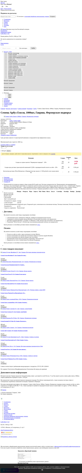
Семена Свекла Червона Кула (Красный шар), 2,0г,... (13, 293)
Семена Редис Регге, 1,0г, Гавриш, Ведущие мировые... (13, 349)
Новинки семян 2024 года (15, 74)
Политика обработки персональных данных (16, 416)
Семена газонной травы (14, 69)
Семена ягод (11, 59)
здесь (38, 224)
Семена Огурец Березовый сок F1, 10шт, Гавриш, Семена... (14, 340)
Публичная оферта (9, 419)
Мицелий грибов (13, 62)
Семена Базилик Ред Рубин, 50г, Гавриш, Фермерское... (14, 321)
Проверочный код (23, 463)
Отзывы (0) (7, 181)
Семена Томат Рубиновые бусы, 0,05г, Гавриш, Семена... (14, 358)
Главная (3, 108)
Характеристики (8, 178)
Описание (6, 177)
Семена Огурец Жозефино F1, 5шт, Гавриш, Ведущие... (13, 255)
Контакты (6, 20)
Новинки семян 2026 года (15, 72)
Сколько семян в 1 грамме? (8, 144)
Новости (6, 404)
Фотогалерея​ (7, 409)
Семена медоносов (13, 67)
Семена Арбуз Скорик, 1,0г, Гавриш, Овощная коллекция (14, 330)
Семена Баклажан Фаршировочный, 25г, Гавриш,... (13, 264)
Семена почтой (8, 415)
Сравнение (4, 30)
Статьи (6, 406)
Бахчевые (29, 108)
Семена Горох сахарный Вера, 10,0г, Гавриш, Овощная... (14, 302)
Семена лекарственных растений (17, 57)
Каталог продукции (13, 53)
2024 (9, 94)
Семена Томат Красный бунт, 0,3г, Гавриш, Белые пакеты (14, 283)
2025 (9, 95)
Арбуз (35, 108)
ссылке (53, 154)
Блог (5, 26)
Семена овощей (12, 54)
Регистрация (7, 8)
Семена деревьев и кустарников (17, 63)
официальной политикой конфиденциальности (67, 446)
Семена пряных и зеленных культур (18, 56)
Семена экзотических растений (16, 64)
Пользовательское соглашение (12, 417)
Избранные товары (6, 32)
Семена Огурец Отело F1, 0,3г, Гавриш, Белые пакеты (13, 274)
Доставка (6, 25)
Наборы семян (12, 76)
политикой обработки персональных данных (37, 16)
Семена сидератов (13, 66)
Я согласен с (33, 16)
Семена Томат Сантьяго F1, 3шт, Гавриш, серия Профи (14, 311)
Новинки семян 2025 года (15, 73)
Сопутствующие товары (14, 70)
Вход (2, 8)
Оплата (6, 23)
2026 (9, 97)
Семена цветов (12, 60)
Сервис (6, 22)
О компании (7, 19)
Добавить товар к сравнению (9, 135)
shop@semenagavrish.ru (7, 430)
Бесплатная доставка (9, 413)
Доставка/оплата (8, 180)
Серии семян (11, 77)
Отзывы (6, 412)
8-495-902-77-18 (5, 33)
